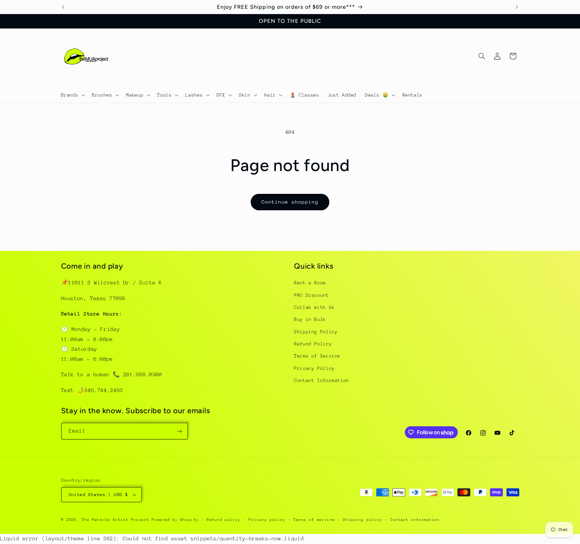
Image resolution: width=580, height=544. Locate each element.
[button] (72, 95)
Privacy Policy (314, 368)
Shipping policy (362, 520)
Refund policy (224, 520)
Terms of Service (317, 356)
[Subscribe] (179, 431)
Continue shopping (290, 202)
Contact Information (321, 380)
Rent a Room (310, 282)
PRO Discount (311, 295)
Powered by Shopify (175, 520)
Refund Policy (313, 343)
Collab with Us (314, 307)
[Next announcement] (517, 7)
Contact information (415, 520)
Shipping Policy (315, 331)
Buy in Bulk (310, 319)
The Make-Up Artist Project (117, 520)
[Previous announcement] (63, 7)
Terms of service (314, 520)
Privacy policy (267, 520)
